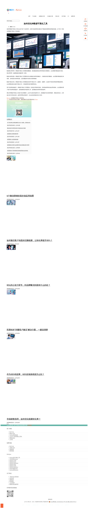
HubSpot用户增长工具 (14, 457)
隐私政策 (50, 499)
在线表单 (11, 449)
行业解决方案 (50, 16)
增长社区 (57, 16)
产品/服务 (34, 16)
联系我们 (30, 425)
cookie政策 (12, 482)
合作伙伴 (11, 478)
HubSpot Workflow (13, 467)
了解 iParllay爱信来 (14, 476)
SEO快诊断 (85, 25)
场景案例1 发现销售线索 (12, 139)
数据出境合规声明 (13, 484)
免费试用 (73, 16)
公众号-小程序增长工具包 (15, 436)
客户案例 (64, 16)
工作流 (11, 439)
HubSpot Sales (12, 464)
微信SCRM (12, 433)
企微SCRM (12, 447)
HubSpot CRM (12, 460)
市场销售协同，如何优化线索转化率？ (24, 419)
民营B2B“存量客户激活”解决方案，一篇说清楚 (27, 330)
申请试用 (85, 21)
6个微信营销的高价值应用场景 (20, 196)
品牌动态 (11, 479)
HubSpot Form (12, 461)
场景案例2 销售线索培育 (12, 133)
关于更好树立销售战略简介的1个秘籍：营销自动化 (18, 122)
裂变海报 (11, 450)
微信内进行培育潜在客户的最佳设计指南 (16, 128)
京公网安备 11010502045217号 (58, 501)
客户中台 (11, 432)
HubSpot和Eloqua (13, 468)
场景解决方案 (42, 16)
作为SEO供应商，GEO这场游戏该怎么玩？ (25, 374)
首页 (29, 16)
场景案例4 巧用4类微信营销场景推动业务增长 (17, 150)
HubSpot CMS (12, 465)
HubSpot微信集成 (13, 435)
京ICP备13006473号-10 (70, 501)
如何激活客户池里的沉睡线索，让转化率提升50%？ (29, 240)
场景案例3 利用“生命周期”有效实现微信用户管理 (18, 145)
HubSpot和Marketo (13, 470)
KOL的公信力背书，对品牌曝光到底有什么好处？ (28, 285)
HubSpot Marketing (13, 463)
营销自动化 (12, 438)
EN (68, 16)
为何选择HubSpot (13, 459)
